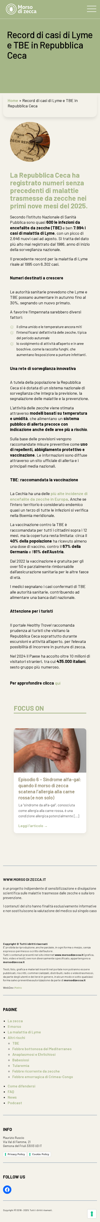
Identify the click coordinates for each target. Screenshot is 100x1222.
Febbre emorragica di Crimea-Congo (42, 1076)
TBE (15, 1043)
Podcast (15, 1102)
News (12, 1097)
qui (57, 683)
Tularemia (20, 1065)
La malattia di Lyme (24, 1032)
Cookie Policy (40, 1154)
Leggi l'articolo (31, 826)
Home (13, 100)
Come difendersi (21, 1086)
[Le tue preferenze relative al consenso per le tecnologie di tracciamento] (91, 1213)
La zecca (15, 1020)
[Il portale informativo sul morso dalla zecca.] (21, 9)
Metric (18, 987)
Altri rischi (16, 1037)
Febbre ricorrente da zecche (36, 1071)
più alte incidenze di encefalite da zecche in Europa (48, 496)
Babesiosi (20, 1060)
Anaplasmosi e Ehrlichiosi (34, 1054)
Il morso (14, 1026)
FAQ (11, 1091)
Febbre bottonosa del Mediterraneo (42, 1048)
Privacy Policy (16, 1154)
